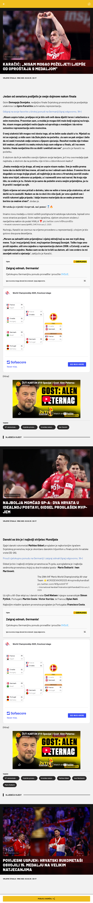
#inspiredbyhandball (78, 580)
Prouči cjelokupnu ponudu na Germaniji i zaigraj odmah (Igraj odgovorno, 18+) (43, 558)
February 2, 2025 (44, 224)
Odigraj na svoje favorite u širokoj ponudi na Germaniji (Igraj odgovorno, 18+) (42, 111)
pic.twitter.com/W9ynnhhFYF (52, 583)
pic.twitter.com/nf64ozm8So (58, 221)
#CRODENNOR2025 (57, 580)
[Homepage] (89, 4)
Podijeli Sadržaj (45, 899)
